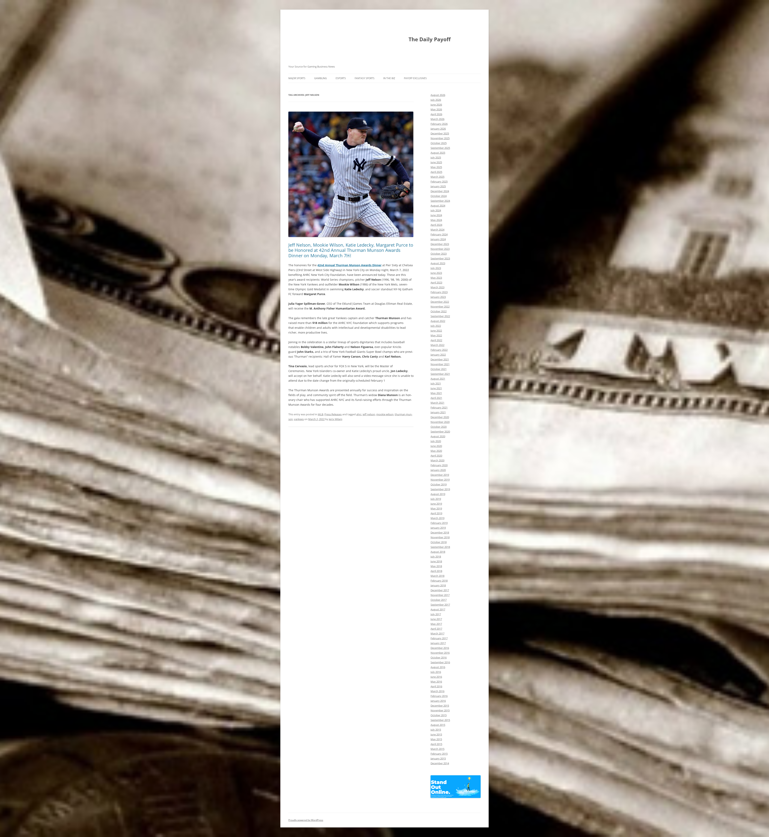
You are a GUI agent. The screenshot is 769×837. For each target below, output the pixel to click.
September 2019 (440, 489)
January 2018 (438, 585)
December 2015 (440, 705)
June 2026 (436, 104)
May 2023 (436, 277)
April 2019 (436, 513)
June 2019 (436, 503)
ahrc (358, 414)
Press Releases (333, 414)
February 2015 (439, 753)
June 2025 (436, 162)
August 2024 (438, 205)
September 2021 (440, 374)
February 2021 (439, 407)
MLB (320, 414)
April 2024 (436, 225)
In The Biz (389, 78)
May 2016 (436, 681)
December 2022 (440, 302)
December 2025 (440, 133)
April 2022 (436, 340)
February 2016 (439, 696)
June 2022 (436, 330)
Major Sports (296, 78)
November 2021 (440, 364)
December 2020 (440, 417)
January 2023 (438, 297)
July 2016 (436, 672)
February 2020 (439, 465)
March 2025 (437, 176)
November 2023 (440, 249)
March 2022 (437, 345)
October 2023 (439, 253)
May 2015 (436, 739)
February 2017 (439, 638)
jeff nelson (369, 414)
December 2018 (440, 532)
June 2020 (436, 446)
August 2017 (438, 609)
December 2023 (440, 244)
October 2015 (439, 715)
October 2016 (439, 657)
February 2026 (439, 124)
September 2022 (440, 316)
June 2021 (436, 388)
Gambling (320, 78)
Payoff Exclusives (415, 78)
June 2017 (436, 619)
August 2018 (438, 552)
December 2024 (440, 191)
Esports (341, 78)
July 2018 (436, 556)
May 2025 (436, 167)
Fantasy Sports (364, 78)
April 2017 (436, 628)
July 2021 (436, 383)
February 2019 (439, 523)
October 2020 (439, 427)
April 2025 (436, 172)
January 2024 (438, 239)
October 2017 (439, 600)
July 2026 (436, 100)
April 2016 (436, 686)
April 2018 (436, 571)
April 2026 (436, 114)
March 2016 (437, 691)
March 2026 (437, 119)
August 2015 (438, 725)
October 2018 (439, 542)
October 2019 (439, 484)
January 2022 (438, 354)
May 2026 (436, 109)
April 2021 (436, 398)
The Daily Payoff (430, 39)
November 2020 (440, 422)
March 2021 (437, 402)
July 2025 (436, 157)
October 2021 (439, 369)
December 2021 (440, 359)
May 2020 (436, 451)
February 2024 (439, 234)
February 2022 (439, 350)
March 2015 (437, 749)
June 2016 (436, 677)
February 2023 (439, 292)
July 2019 (436, 499)
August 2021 (438, 378)
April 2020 (436, 455)
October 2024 (439, 196)
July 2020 (436, 441)
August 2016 (438, 667)
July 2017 (436, 614)
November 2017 (440, 595)
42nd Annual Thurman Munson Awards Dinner (349, 265)
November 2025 (440, 138)
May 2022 (436, 335)
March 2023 (437, 287)
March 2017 (437, 633)
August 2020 (438, 436)
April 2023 (436, 282)
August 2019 (438, 494)
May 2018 (436, 566)
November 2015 (440, 710)
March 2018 (437, 576)
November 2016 (440, 652)
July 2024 (436, 210)
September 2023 (440, 258)
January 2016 (438, 701)
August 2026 (438, 95)
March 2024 (437, 229)
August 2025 (438, 152)
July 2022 (436, 326)
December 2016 (440, 648)
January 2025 (438, 186)
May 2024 (436, 220)
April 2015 (436, 744)
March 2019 (437, 518)
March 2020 (437, 460)
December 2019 (440, 475)
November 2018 (440, 537)
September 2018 (440, 547)
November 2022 (440, 306)
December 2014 (440, 763)
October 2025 (439, 143)
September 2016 (440, 662)
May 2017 (436, 624)
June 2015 (436, 734)
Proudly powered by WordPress (305, 820)
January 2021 (438, 412)
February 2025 (439, 181)
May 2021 (436, 393)
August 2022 (438, 321)
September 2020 (440, 431)
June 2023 (436, 273)
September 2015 (440, 720)
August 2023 (438, 263)
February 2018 (439, 580)
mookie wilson (385, 414)
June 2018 (436, 561)
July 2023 (436, 268)
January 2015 (438, 758)
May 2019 (436, 508)
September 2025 (440, 148)
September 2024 (440, 201)
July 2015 (436, 729)
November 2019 (440, 479)
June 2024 (436, 215)
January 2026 (438, 128)
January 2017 (438, 643)
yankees (299, 419)
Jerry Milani (335, 419)
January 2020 (438, 470)
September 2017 (440, 604)
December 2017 (440, 590)
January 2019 (438, 527)
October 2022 (439, 311)
